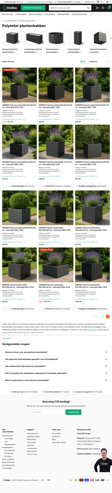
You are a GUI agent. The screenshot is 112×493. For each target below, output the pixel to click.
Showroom (56, 436)
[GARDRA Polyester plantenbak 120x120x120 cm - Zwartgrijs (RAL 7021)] (92, 264)
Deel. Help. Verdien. (59, 442)
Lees (6, 338)
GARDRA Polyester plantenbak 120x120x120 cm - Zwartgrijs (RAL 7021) (91, 286)
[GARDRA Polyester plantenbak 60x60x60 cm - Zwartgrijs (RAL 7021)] (92, 85)
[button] (111, 38)
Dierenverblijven (8, 459)
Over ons (56, 429)
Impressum (96, 453)
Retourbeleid (32, 451)
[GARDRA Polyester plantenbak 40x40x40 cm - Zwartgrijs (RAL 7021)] (19, 85)
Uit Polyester (9, 453)
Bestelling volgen (33, 436)
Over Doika (56, 433)
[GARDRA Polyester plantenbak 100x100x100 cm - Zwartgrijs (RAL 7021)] (56, 207)
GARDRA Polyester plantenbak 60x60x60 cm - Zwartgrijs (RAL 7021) (92, 106)
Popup (24, 119)
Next (108, 317)
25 (102, 316)
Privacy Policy (32, 454)
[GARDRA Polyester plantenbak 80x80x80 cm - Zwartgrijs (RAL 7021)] (92, 142)
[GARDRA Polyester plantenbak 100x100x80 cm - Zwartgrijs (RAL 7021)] (92, 207)
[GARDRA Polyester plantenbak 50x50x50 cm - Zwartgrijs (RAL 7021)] (56, 85)
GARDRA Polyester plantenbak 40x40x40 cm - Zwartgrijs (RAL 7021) (19, 106)
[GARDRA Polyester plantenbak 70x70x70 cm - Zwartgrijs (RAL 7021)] (56, 142)
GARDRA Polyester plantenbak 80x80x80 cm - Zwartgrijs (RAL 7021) (92, 163)
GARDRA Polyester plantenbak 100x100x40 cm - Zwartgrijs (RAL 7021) (54, 286)
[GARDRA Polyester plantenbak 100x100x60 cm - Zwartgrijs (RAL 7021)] (19, 264)
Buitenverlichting (8, 462)
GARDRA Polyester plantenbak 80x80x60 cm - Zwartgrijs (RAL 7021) (19, 229)
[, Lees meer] (98, 7)
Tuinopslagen (7, 468)
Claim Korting (73, 412)
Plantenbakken (12, 21)
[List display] (84, 61)
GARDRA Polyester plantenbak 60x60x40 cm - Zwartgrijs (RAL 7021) (19, 163)
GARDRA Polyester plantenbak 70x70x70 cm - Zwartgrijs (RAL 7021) (55, 163)
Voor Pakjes (8, 438)
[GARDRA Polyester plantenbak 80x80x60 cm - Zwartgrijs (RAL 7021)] (19, 207)
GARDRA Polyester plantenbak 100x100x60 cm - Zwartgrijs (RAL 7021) (18, 286)
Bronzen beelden (8, 465)
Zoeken (88, 8)
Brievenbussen (7, 436)
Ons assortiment (7, 430)
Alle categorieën (7, 14)
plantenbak (93, 330)
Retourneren (31, 439)
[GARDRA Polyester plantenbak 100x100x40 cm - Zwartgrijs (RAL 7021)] (56, 264)
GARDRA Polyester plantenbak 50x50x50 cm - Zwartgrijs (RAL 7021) (55, 106)
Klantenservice (90, 2)
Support (30, 429)
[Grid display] (81, 61)
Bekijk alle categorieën (33, 8)
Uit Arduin (7, 456)
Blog (53, 439)
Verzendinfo (31, 442)
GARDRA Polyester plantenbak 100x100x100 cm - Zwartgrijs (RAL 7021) (55, 229)
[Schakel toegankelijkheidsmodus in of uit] (98, 1)
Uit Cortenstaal (9, 450)
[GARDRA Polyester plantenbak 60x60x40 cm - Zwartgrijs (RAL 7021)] (19, 142)
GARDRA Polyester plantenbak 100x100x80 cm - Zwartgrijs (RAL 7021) (91, 229)
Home (4, 21)
